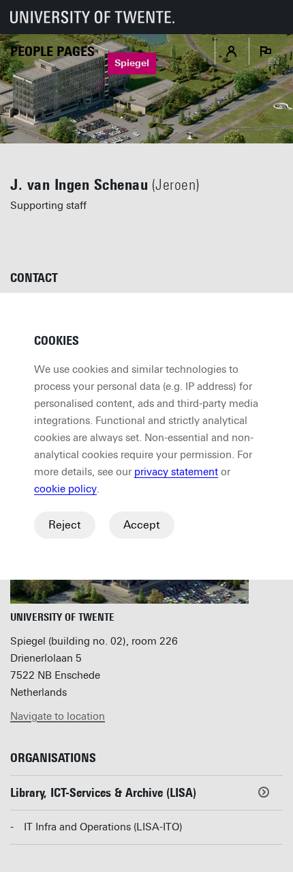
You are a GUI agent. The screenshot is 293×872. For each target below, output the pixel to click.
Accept (141, 524)
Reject (64, 524)
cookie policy (65, 489)
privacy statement (176, 472)
